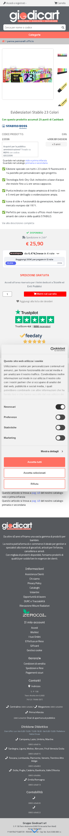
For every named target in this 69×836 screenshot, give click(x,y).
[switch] (60, 417)
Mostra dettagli (50, 451)
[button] (34, 831)
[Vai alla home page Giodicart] (34, 16)
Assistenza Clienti (34, 574)
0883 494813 (34, 784)
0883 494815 (34, 753)
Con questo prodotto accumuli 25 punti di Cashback (32, 119)
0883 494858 (20, 718)
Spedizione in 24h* (36, 237)
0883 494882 (34, 766)
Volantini (34, 592)
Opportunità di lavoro (34, 597)
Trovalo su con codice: (17, 151)
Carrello (61, 3)
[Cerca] (62, 27)
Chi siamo (34, 579)
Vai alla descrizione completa (18, 223)
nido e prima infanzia (36, 160)
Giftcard (34, 646)
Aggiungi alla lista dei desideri (36, 301)
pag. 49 (36, 493)
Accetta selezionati (34, 472)
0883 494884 (34, 775)
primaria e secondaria (36, 163)
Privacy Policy (34, 583)
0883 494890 (57, 706)
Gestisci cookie (34, 650)
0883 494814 (34, 744)
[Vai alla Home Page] (3, 41)
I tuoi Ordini (35, 637)
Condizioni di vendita (34, 664)
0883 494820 (34, 803)
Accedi (15, 3)
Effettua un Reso (34, 641)
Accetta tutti (34, 462)
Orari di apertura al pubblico (41, 718)
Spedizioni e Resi (34, 668)
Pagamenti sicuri (34, 673)
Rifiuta (34, 483)
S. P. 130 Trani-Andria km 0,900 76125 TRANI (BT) (35, 695)
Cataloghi (35, 588)
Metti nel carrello (47, 294)
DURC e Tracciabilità (34, 601)
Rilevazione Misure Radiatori (35, 606)
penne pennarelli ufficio (20, 41)
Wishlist (34, 632)
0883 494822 (34, 812)
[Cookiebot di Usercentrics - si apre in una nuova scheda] (50, 349)
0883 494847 (28, 706)
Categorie (35, 34)
